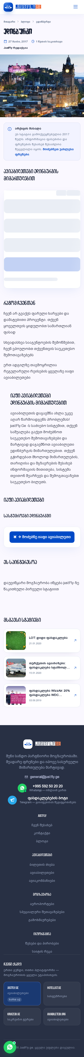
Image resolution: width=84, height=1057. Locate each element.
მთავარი (9, 21)
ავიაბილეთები (42, 872)
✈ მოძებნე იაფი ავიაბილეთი (44, 537)
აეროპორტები (42, 904)
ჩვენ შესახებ (42, 825)
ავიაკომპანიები (42, 880)
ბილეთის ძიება (42, 864)
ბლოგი (25, 21)
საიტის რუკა (42, 951)
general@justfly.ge (44, 777)
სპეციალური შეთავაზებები (42, 912)
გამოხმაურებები (42, 920)
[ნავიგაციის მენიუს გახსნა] (75, 7)
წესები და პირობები (42, 943)
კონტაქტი (42, 833)
